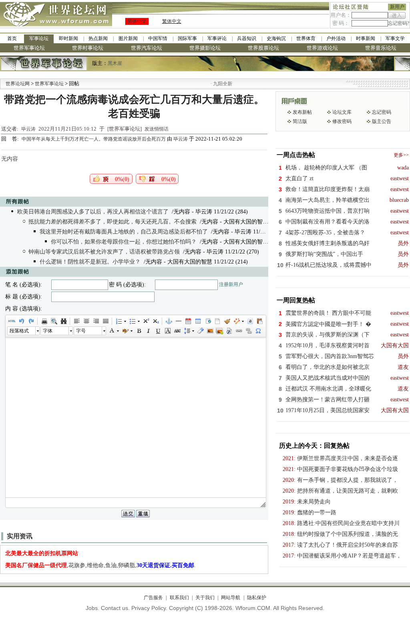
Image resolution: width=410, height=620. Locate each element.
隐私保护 (256, 597)
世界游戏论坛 (322, 48)
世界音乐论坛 (380, 48)
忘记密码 (381, 112)
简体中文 (137, 21)
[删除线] (177, 331)
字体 (47, 331)
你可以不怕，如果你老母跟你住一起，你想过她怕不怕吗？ (124, 242)
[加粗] (139, 331)
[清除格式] (200, 331)
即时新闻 (68, 38)
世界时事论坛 (87, 48)
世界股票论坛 (263, 48)
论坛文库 (342, 112)
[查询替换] (63, 321)
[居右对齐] (96, 321)
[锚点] (169, 321)
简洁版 (300, 121)
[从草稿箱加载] (259, 321)
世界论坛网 (18, 84)
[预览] (54, 321)
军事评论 (217, 38)
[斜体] (148, 331)
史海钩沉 (276, 38)
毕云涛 (28, 129)
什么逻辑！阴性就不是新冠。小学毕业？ (90, 262)
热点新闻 (98, 38)
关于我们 (205, 597)
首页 (12, 38)
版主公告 (381, 121)
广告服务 (153, 597)
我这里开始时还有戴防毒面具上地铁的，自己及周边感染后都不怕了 (124, 232)
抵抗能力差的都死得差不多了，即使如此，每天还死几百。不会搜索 (112, 222)
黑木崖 (115, 63)
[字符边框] (167, 331)
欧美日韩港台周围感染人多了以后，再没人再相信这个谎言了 (93, 212)
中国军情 (157, 38)
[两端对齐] (105, 321)
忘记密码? (398, 23)
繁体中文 (171, 21)
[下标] (155, 321)
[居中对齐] (86, 321)
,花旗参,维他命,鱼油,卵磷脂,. (100, 565)
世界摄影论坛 (205, 48)
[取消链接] (248, 331)
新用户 (397, 7)
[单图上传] (210, 331)
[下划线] (158, 331)
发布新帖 (302, 112)
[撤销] (21, 321)
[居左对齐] (76, 321)
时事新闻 (365, 38)
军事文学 (395, 38)
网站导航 (230, 597)
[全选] (250, 321)
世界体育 (306, 38)
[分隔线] (178, 321)
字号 (81, 331)
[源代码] (12, 321)
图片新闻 (128, 38)
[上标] (146, 321)
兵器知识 (246, 38)
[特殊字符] (258, 331)
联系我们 (179, 597)
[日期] (188, 321)
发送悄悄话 (157, 129)
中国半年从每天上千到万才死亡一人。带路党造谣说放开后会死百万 (94, 139)
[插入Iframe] (207, 321)
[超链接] (239, 331)
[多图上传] (219, 331)
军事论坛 (38, 38)
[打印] (44, 321)
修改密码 (342, 121)
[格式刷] (227, 321)
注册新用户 (231, 284)
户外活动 (336, 38)
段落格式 (19, 331)
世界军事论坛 (29, 48)
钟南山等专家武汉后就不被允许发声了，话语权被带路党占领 (104, 252)
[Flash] (229, 331)
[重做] (31, 321)
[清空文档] (217, 321)
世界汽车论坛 (146, 48)
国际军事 (187, 38)
